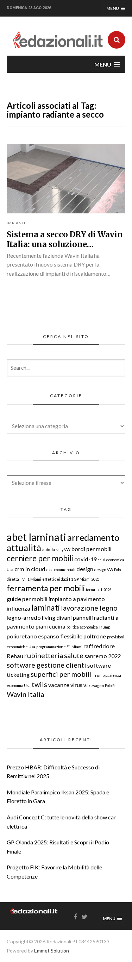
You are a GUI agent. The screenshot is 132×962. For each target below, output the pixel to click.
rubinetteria (43, 655)
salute (73, 655)
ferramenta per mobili (46, 588)
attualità (24, 547)
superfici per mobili (61, 674)
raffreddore (99, 646)
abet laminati (36, 537)
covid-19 (85, 559)
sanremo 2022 (102, 655)
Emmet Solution (51, 951)
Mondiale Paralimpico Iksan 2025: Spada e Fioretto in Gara (58, 797)
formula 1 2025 (99, 589)
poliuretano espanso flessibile (44, 636)
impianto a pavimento (77, 598)
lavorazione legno (89, 608)
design (84, 569)
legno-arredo (24, 617)
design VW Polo (107, 569)
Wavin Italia (25, 694)
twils (39, 684)
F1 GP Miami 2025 (84, 579)
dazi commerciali (60, 569)
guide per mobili (27, 598)
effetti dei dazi (55, 579)
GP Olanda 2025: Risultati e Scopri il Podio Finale (58, 847)
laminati (45, 607)
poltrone (94, 636)
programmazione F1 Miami (59, 646)
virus (76, 684)
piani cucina (50, 626)
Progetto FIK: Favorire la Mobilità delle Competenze (54, 872)
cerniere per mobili (40, 558)
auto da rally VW (56, 549)
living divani (57, 617)
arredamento (93, 537)
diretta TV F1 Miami (24, 579)
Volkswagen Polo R (99, 685)
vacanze (58, 684)
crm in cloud (29, 569)
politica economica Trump (88, 627)
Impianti (16, 223)
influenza (18, 608)
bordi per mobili (91, 548)
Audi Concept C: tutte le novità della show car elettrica (61, 822)
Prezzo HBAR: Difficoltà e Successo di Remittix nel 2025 (53, 772)
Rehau (15, 655)
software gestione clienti (46, 665)
